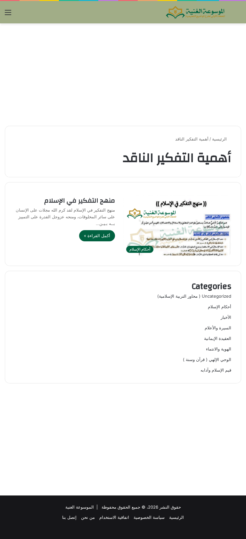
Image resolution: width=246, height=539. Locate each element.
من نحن (88, 517)
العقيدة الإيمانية (217, 338)
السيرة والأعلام (218, 327)
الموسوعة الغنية (79, 507)
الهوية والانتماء (218, 348)
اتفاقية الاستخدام (114, 517)
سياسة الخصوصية (149, 517)
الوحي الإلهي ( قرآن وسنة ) (207, 359)
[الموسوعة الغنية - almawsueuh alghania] (195, 12)
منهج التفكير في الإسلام (79, 200)
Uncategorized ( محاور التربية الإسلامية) (194, 296)
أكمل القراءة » (97, 235)
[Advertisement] (123, 74)
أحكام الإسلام (219, 306)
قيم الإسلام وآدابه (216, 370)
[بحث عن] (238, 14)
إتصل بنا (69, 517)
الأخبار (226, 317)
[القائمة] (8, 14)
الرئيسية (220, 138)
